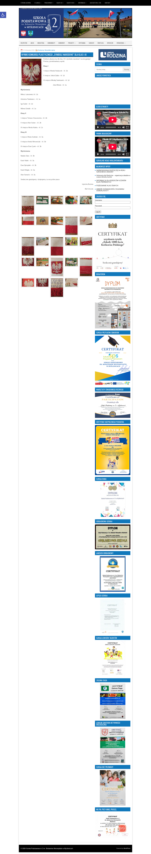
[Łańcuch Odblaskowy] (112, 574)
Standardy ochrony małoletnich (31, 8)
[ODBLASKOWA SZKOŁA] (112, 536)
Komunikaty (51, 43)
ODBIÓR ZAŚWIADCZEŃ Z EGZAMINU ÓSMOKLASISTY (110, 190)
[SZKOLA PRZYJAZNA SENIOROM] (112, 361)
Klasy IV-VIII (71, 3)
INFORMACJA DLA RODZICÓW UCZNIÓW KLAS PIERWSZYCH (111, 181)
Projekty (71, 43)
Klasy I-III (60, 3)
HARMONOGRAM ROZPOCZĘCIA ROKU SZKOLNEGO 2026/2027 (110, 171)
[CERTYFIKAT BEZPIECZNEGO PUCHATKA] (112, 450)
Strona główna (26, 3)
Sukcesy (91, 43)
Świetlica (101, 43)
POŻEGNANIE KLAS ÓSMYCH (107, 185)
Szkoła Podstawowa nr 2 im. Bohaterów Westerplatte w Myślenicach (49, 848)
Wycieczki (110, 43)
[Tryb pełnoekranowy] (127, 127)
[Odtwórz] (98, 127)
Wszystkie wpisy (50, 50)
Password (98, 206)
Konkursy (62, 43)
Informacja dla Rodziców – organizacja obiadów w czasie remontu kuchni (113, 176)
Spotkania (82, 43)
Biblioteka (41, 43)
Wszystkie (24, 43)
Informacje (82, 3)
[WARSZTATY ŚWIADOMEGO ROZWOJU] (112, 417)
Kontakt (107, 3)
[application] (112, 120)
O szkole (38, 3)
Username (98, 200)
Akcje (32, 43)
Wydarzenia (121, 43)
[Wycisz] (123, 127)
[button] (3, 15)
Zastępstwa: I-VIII (95, 3)
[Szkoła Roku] (112, 500)
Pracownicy (48, 3)
